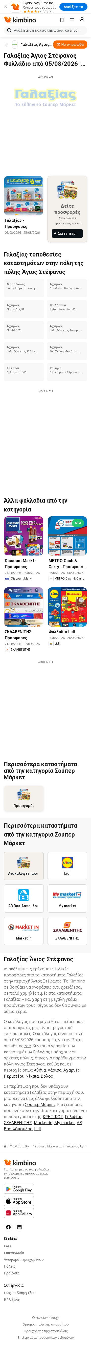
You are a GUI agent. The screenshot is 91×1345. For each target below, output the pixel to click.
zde (27, 1046)
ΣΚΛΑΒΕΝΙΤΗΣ (18, 1122)
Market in (43, 1122)
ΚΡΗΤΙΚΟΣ (53, 1116)
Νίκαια (32, 1076)
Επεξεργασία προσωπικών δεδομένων (46, 1338)
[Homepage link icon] (5, 1146)
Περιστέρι (14, 1076)
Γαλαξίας (73, 1116)
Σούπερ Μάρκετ (40, 1104)
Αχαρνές (71, 1070)
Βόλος (47, 1076)
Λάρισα (54, 1070)
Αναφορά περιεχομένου (24, 1259)
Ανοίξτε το (73, 6)
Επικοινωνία (14, 1252)
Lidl (37, 1128)
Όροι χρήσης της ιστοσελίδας (45, 1331)
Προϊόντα (11, 1273)
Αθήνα (40, 1070)
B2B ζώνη (12, 1299)
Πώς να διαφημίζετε (20, 1292)
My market (64, 1122)
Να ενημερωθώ (72, 44)
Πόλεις (9, 1266)
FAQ (7, 1246)
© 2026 (45, 1318)
